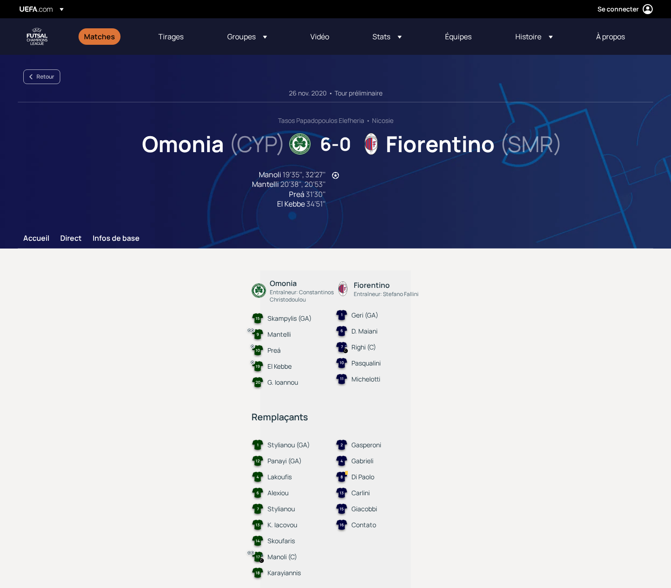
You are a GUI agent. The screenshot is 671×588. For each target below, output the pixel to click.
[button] (247, 36)
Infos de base (116, 238)
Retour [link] (45, 76)
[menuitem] (110, 36)
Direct (71, 238)
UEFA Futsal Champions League (37, 36)
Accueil (36, 238)
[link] (99, 36)
